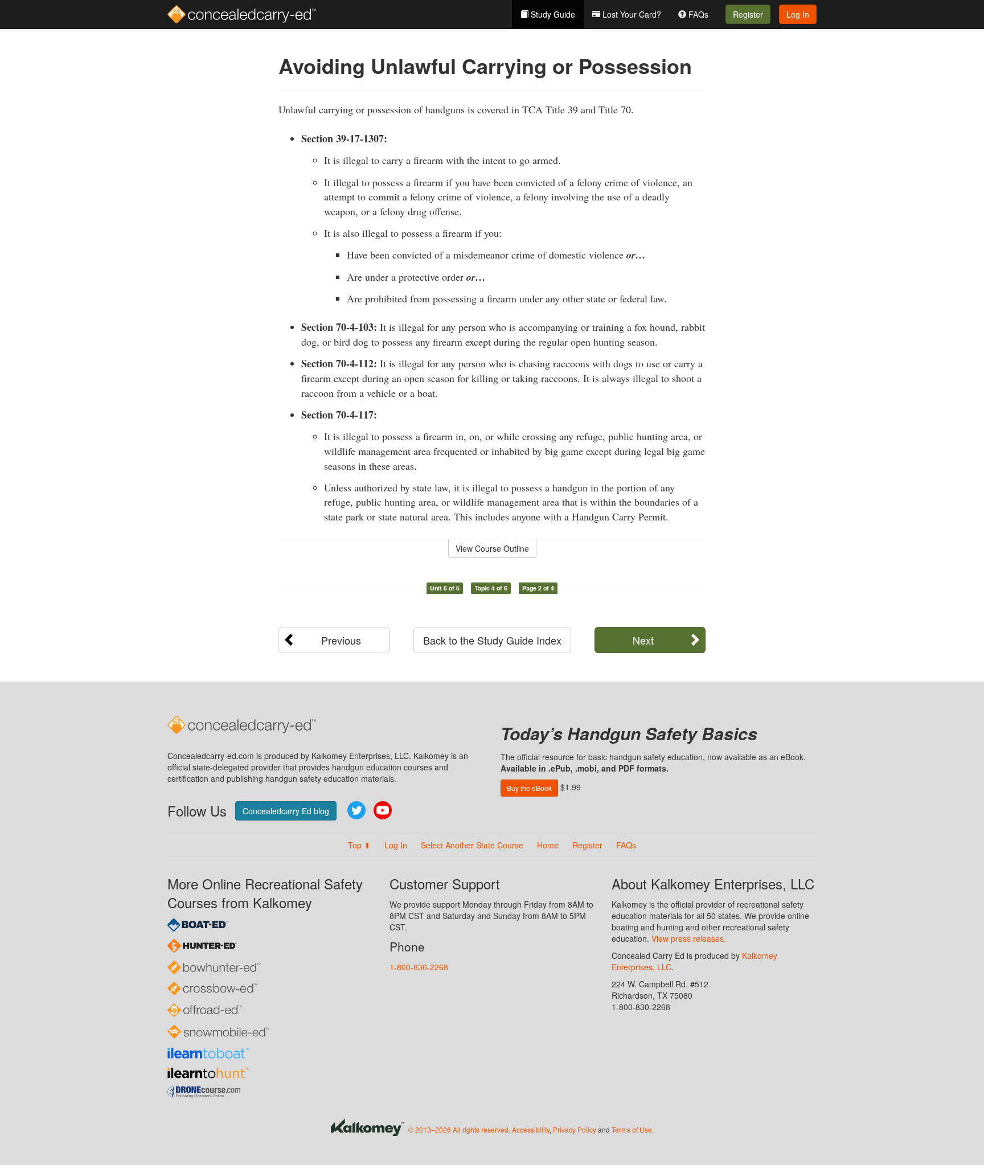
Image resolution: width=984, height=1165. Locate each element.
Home (548, 845)
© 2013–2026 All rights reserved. (459, 1129)
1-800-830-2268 (419, 967)
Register (748, 14)
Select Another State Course (472, 845)
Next (643, 640)
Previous (341, 640)
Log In (797, 14)
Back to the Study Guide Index (492, 640)
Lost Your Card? (630, 14)
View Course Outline (492, 548)
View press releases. (688, 938)
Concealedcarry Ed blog (286, 811)
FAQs (697, 14)
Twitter (356, 810)
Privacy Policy (574, 1129)
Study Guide (551, 14)
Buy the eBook (529, 788)
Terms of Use (632, 1129)
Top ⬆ (359, 845)
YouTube (383, 810)
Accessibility (531, 1129)
